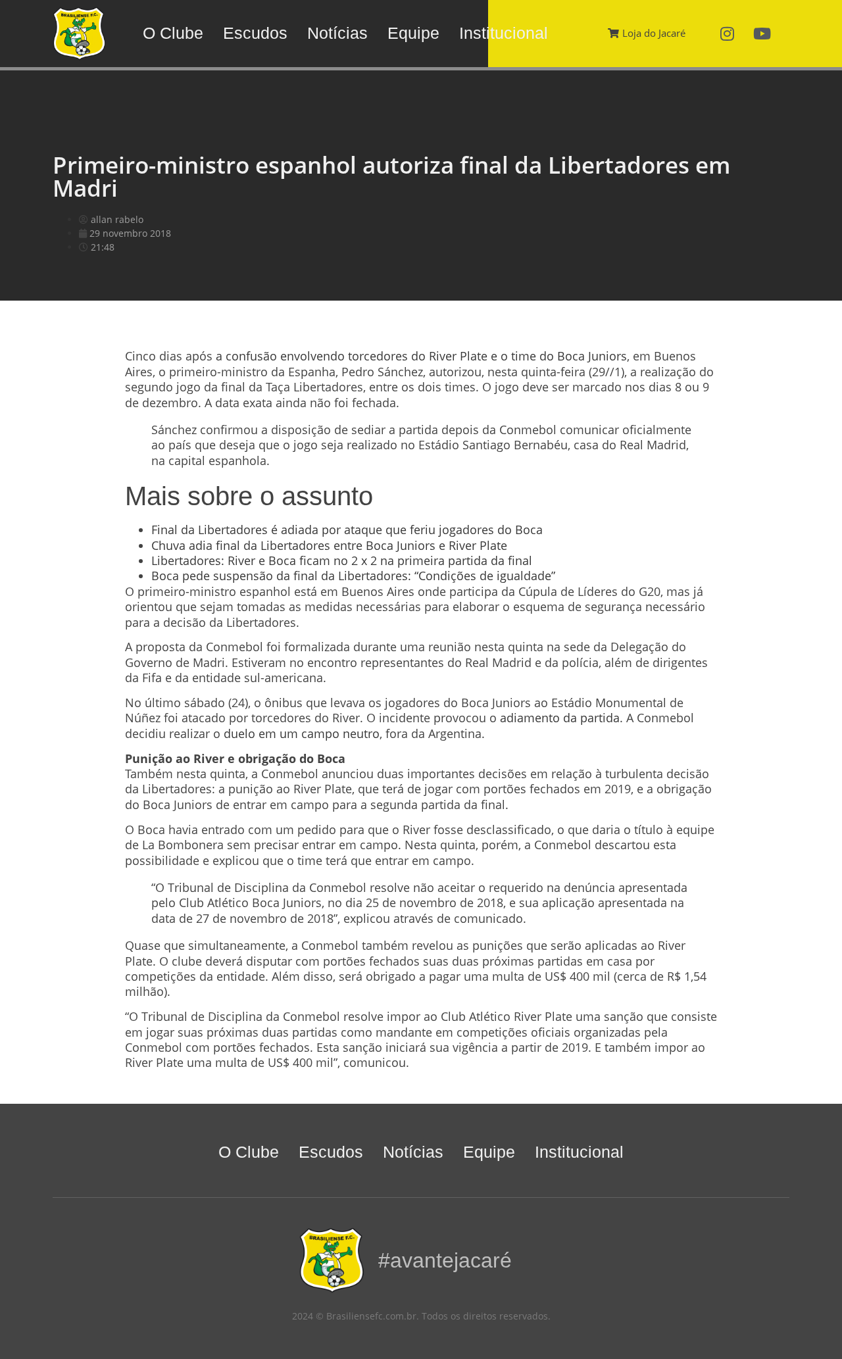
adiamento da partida (560, 718)
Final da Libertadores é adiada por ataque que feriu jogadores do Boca (347, 529)
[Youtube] (762, 33)
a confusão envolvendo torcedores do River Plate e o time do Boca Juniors (421, 356)
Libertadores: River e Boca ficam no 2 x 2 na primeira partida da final (341, 560)
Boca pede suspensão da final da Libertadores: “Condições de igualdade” (353, 575)
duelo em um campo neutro (300, 733)
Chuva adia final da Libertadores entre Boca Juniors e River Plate (329, 545)
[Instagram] (727, 33)
